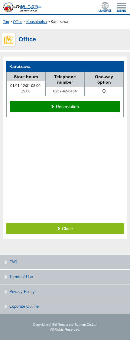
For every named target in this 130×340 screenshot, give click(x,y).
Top (6, 22)
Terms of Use (21, 276)
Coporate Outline (24, 306)
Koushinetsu (36, 22)
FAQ (13, 262)
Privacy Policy (22, 291)
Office (17, 22)
